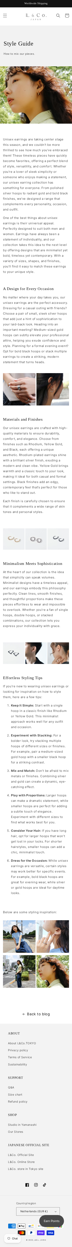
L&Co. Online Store (21, 1162)
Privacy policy (18, 1050)
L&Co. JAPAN (40, 1240)
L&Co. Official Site (21, 1155)
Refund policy (18, 1101)
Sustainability (17, 1064)
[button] (5, 15)
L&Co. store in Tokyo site (25, 1168)
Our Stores (15, 1131)
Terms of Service (20, 1057)
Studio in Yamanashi (22, 1124)
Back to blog (38, 1014)
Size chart (15, 1094)
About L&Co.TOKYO (22, 1043)
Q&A (11, 1087)
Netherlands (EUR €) (34, 1211)
